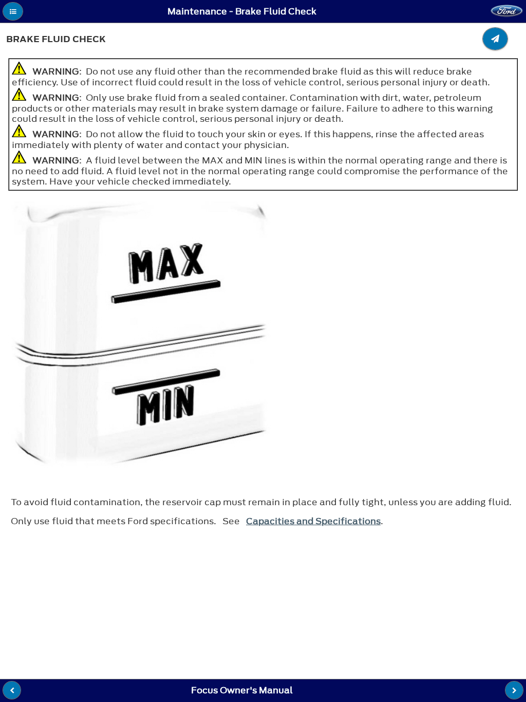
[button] (13, 11)
